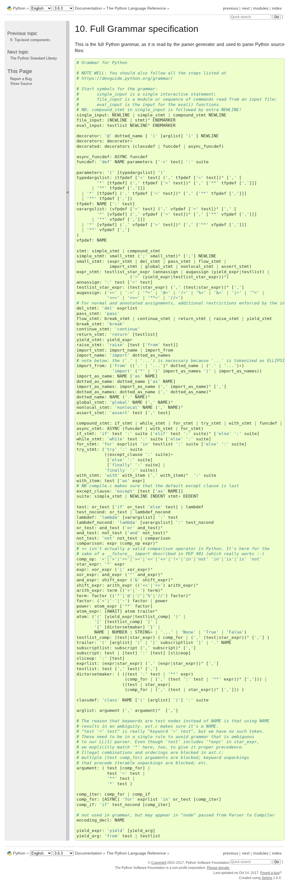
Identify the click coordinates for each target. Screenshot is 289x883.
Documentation (89, 8)
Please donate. (218, 868)
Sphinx (267, 878)
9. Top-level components (30, 40)
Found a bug (270, 873)
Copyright (158, 863)
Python (19, 8)
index (277, 8)
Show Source (21, 83)
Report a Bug (21, 79)
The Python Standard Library (33, 58)
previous (230, 8)
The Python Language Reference (136, 8)
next (245, 8)
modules (260, 8)
